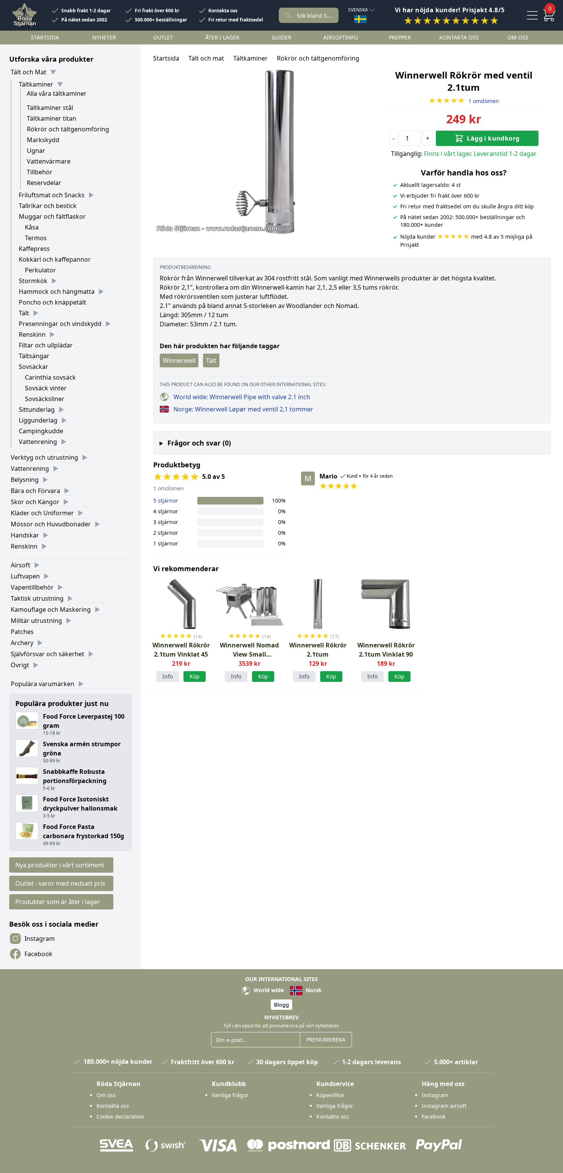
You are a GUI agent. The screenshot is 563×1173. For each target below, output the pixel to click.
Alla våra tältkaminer (57, 93)
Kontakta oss (222, 11)
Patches (22, 631)
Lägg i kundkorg (493, 138)
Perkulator (40, 270)
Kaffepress (34, 248)
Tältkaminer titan (51, 118)
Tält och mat (206, 58)
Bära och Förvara (35, 491)
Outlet (163, 37)
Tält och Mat (28, 72)
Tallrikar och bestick (48, 206)
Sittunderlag (37, 409)
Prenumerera (325, 1039)
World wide (268, 990)
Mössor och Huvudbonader (51, 524)
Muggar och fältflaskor (52, 216)
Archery (22, 643)
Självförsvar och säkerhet (47, 654)
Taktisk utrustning (37, 598)
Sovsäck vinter (46, 388)
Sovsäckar (33, 366)
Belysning (25, 479)
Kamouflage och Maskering (51, 609)
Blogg (281, 1004)
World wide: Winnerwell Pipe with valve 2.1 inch (241, 397)
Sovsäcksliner (44, 399)
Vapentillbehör (32, 587)
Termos (36, 238)
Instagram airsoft (444, 1105)
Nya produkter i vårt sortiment (59, 865)
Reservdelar (44, 183)
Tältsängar (34, 356)
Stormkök (33, 281)
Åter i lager (222, 37)
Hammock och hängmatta (57, 291)
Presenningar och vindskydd (60, 323)
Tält (24, 313)
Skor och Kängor (35, 502)
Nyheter (104, 37)
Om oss (518, 37)
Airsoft (20, 565)
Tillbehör (39, 172)
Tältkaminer (36, 84)
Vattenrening (38, 441)
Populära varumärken (42, 684)
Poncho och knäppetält (52, 302)
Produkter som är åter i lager (57, 902)
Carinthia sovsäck (50, 377)
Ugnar (36, 150)
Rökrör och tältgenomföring (68, 129)
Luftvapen (25, 576)
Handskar (25, 535)
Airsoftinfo (340, 37)
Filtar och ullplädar (46, 345)
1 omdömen (464, 101)
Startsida (45, 37)
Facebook (38, 954)
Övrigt (20, 665)
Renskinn (32, 334)
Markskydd (43, 140)
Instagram (40, 938)
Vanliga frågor (230, 1095)
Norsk (313, 990)
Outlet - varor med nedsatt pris (60, 883)
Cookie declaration (120, 1116)
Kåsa (32, 227)
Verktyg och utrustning (44, 457)
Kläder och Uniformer (42, 513)
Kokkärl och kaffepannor (55, 259)
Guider (281, 37)
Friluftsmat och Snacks (52, 195)
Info (167, 676)
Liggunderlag (38, 420)
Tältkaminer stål (50, 107)
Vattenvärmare (48, 161)
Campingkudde (41, 431)
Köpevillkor (330, 1095)
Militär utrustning (36, 620)
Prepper (400, 37)
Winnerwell (179, 360)
